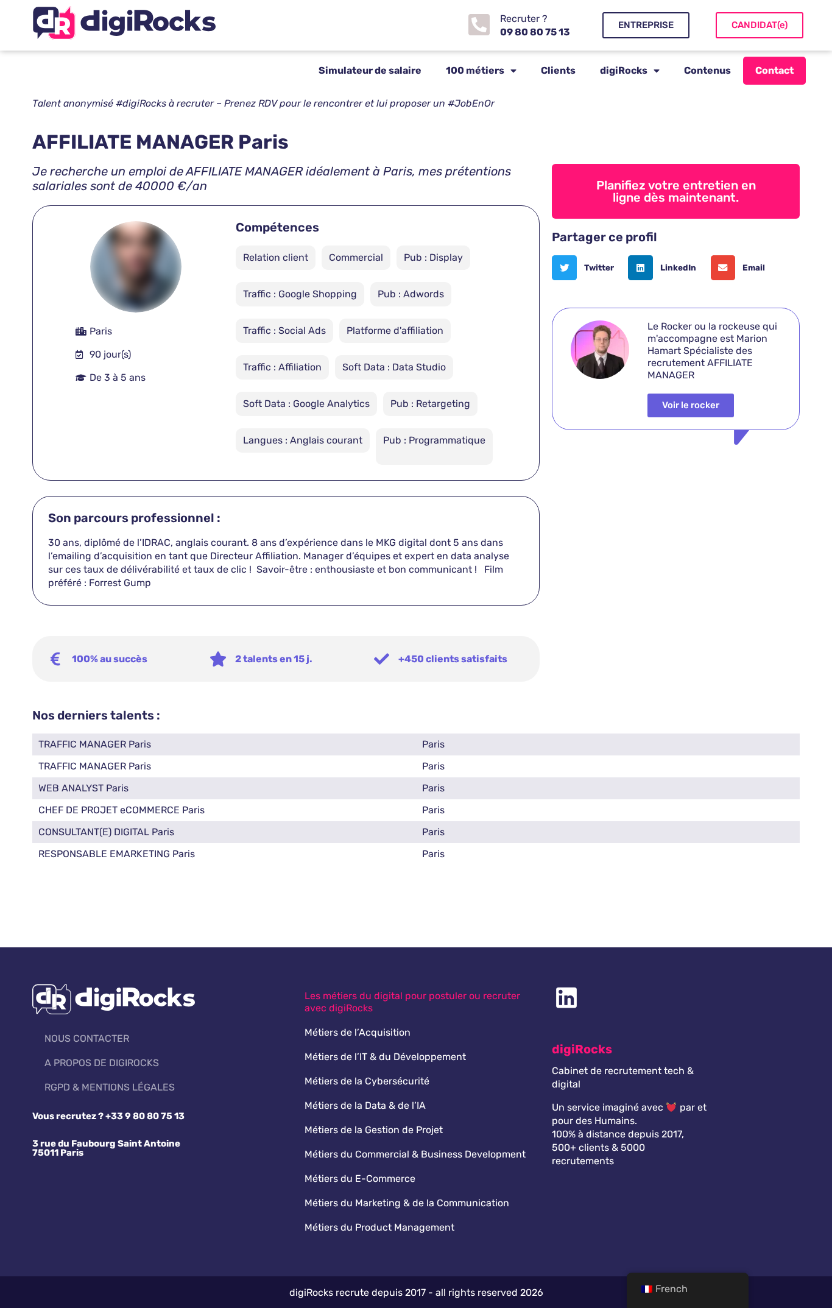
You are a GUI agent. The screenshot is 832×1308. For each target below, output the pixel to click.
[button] (587, 267)
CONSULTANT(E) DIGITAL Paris (106, 832)
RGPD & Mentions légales (109, 1087)
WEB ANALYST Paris (83, 788)
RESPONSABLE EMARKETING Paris (116, 854)
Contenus (707, 70)
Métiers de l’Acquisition (358, 1032)
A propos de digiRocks (101, 1063)
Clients (558, 70)
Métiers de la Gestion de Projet (374, 1130)
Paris (433, 744)
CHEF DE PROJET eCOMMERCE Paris (121, 810)
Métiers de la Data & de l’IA (365, 1105)
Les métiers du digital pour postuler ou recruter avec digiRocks (412, 1002)
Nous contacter (86, 1038)
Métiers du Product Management (379, 1227)
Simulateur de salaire (370, 70)
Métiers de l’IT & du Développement (385, 1056)
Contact (774, 70)
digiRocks (623, 70)
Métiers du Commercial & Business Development (415, 1154)
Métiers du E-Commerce (360, 1178)
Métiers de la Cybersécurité (367, 1081)
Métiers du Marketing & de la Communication (407, 1203)
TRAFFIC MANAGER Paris (94, 744)
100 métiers (475, 70)
